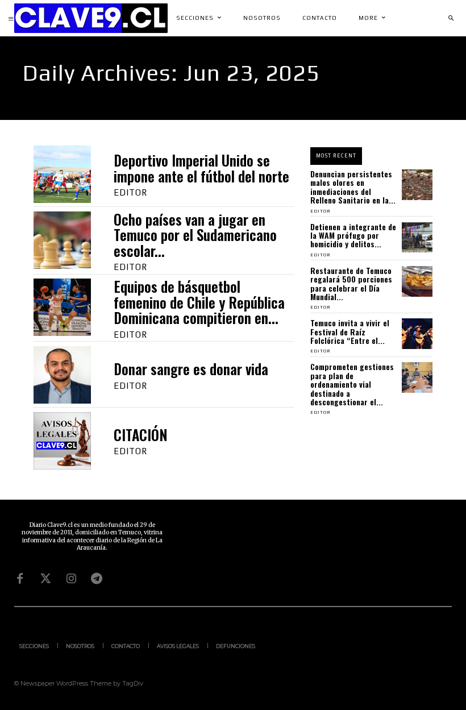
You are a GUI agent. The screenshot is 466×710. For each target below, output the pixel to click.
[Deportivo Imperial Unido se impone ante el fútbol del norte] (62, 174)
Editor (130, 192)
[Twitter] (45, 578)
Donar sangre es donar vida (191, 368)
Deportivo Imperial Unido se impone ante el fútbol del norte (201, 168)
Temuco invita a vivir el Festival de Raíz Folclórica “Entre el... (349, 331)
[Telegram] (96, 578)
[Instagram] (71, 578)
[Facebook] (20, 578)
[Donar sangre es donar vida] (62, 375)
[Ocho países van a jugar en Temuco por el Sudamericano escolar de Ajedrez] (62, 240)
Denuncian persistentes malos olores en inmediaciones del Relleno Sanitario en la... (353, 187)
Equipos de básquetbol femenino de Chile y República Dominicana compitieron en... (199, 302)
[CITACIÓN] (62, 441)
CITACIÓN (141, 434)
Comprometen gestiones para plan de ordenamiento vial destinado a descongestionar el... (352, 384)
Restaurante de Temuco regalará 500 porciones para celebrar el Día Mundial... (351, 283)
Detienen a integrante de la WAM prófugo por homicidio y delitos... (353, 235)
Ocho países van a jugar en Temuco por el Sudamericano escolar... (195, 235)
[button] (450, 18)
